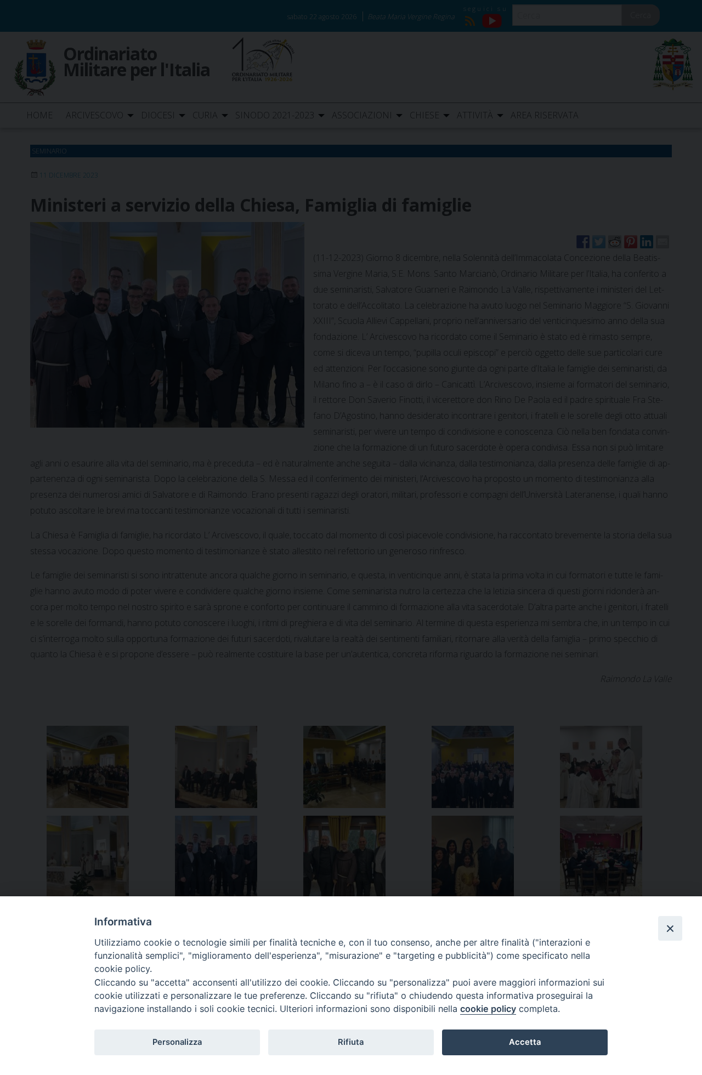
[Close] (670, 928)
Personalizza (177, 1042)
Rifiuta (351, 1042)
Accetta (525, 1042)
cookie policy (488, 1008)
